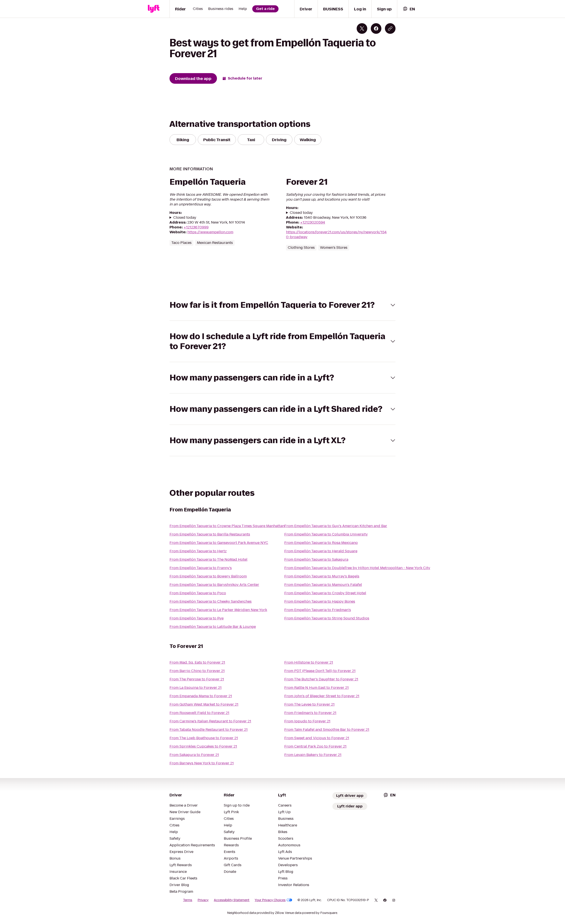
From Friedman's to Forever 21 (310, 712)
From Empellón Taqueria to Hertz (198, 551)
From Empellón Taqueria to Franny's (201, 567)
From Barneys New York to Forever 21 (202, 763)
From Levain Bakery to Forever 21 (312, 754)
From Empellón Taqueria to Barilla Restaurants (210, 534)
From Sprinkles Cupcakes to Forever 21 (203, 746)
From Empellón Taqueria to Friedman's (317, 609)
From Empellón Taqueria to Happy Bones (319, 601)
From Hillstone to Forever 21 (308, 662)
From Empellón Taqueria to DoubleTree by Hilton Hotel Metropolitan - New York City (357, 567)
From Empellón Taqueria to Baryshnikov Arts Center (214, 584)
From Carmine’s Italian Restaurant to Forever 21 (210, 721)
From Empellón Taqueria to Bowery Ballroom (208, 576)
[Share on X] (362, 28)
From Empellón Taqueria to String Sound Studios (326, 618)
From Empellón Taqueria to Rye (197, 618)
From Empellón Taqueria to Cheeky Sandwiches (211, 601)
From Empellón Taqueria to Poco (198, 593)
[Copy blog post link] (390, 28)
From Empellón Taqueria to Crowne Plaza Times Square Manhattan (227, 525)
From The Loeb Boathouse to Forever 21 (204, 737)
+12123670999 (196, 227)
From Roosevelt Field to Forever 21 (199, 712)
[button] (283, 305)
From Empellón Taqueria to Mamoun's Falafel (323, 584)
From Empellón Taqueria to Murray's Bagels (321, 576)
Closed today (184, 217)
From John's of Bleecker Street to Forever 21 (321, 696)
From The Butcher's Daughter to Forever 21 (321, 679)
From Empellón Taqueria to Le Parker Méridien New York (218, 609)
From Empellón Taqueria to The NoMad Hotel (208, 559)
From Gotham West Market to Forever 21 (204, 704)
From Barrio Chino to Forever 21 (197, 670)
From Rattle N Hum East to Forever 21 (316, 687)
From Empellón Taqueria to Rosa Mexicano (321, 542)
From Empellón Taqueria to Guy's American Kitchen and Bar (335, 525)
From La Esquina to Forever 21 (196, 687)
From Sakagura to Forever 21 (194, 754)
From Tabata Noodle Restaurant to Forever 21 (209, 729)
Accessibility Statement (231, 900)
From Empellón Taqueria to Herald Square (320, 551)
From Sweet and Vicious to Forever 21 (316, 737)
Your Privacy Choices (270, 900)
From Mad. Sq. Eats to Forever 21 (197, 662)
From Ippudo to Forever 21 (307, 721)
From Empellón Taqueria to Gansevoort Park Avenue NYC (219, 542)
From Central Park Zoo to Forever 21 (315, 746)
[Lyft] (154, 9)
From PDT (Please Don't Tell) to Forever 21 (320, 670)
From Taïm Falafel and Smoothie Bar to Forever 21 (326, 729)
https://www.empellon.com (210, 232)
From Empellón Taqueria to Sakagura (316, 559)
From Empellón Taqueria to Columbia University (326, 534)
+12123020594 (312, 222)
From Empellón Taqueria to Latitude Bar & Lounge (213, 626)
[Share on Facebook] (376, 28)
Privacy (203, 900)
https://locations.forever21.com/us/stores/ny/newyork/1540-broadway (336, 234)
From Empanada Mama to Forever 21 (201, 696)
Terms (187, 900)
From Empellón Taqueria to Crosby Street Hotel (325, 593)
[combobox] (409, 9)
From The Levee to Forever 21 (309, 704)
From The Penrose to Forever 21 (197, 679)
